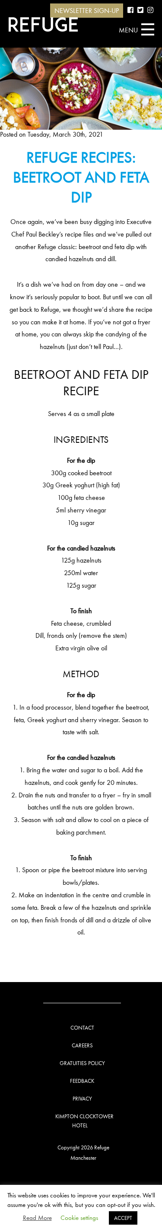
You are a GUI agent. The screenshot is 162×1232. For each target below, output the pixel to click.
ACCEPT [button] (123, 1218)
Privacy (82, 1098)
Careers (82, 1045)
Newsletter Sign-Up (86, 10)
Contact (82, 1027)
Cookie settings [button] (79, 1217)
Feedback (82, 1081)
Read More (37, 1217)
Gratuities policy (82, 1063)
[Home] (43, 24)
